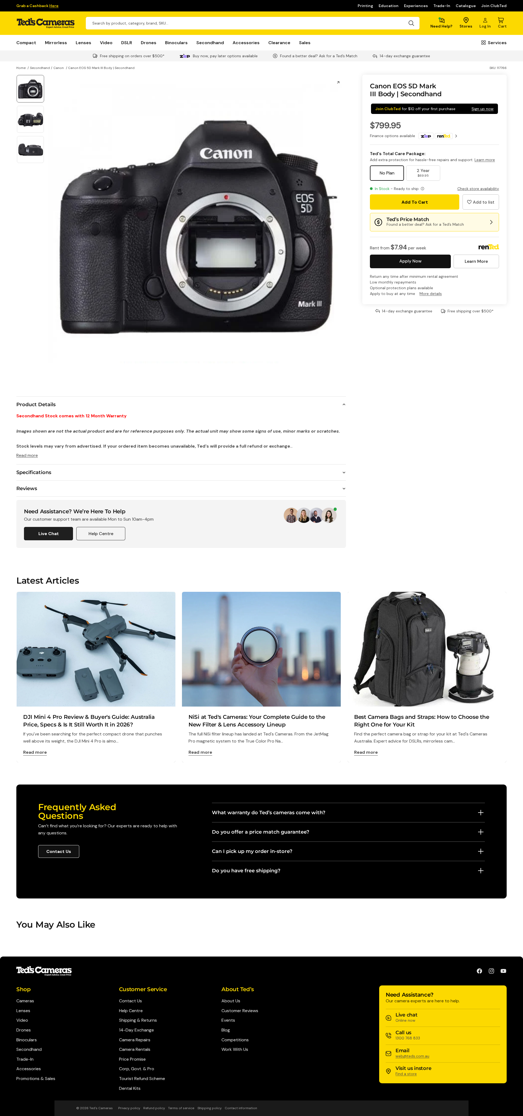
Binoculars (176, 43)
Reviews (26, 488)
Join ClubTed (494, 5)
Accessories (246, 43)
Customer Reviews (239, 1011)
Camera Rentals (134, 1049)
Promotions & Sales (35, 1078)
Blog (225, 1030)
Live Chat (48, 533)
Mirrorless (56, 43)
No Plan (387, 173)
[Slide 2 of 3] (30, 119)
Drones (148, 43)
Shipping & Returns (138, 1020)
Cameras (25, 1001)
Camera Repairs (134, 1040)
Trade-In (441, 5)
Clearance (279, 43)
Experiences (416, 5)
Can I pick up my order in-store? (252, 851)
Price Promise (132, 1059)
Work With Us (234, 1049)
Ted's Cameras (101, 1108)
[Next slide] (340, 223)
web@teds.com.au (412, 1056)
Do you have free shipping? (246, 871)
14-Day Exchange (136, 1030)
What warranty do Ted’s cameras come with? (268, 813)
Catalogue (466, 5)
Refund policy (154, 1108)
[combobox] (252, 23)
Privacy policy (129, 1108)
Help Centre (101, 533)
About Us (230, 1001)
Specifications (33, 472)
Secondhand (210, 43)
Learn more (485, 159)
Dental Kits (130, 1088)
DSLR (126, 43)
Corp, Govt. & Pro (136, 1069)
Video (106, 43)
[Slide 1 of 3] (30, 89)
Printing (365, 5)
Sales (305, 43)
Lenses (83, 43)
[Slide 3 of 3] (30, 149)
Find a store (406, 1073)
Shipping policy (209, 1108)
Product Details (36, 405)
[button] (481, 202)
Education (389, 5)
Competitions (235, 1040)
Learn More (476, 261)
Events (228, 1020)
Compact (26, 43)
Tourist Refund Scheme (142, 1078)
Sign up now (483, 108)
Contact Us (58, 851)
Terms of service (181, 1108)
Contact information (241, 1108)
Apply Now (410, 261)
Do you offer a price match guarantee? (260, 832)
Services (497, 43)
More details (430, 293)
